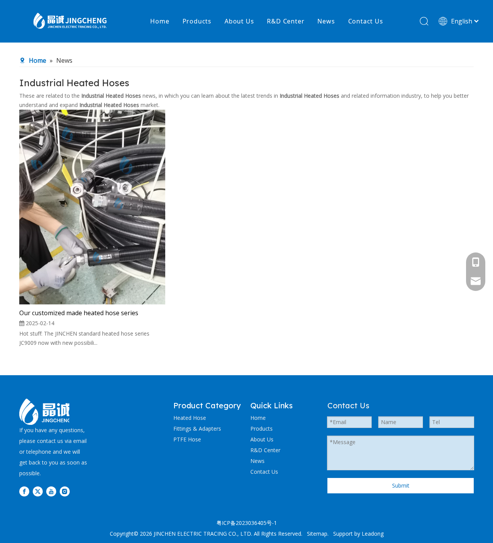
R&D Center (285, 21)
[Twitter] (38, 491)
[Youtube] (51, 491)
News (326, 21)
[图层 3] (45, 412)
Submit (400, 485)
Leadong (373, 533)
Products (197, 21)
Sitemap (317, 533)
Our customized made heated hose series (78, 313)
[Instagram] (65, 491)
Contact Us (365, 21)
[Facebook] (24, 491)
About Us (239, 21)
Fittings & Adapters (197, 428)
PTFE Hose (187, 439)
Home (159, 21)
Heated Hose (189, 417)
